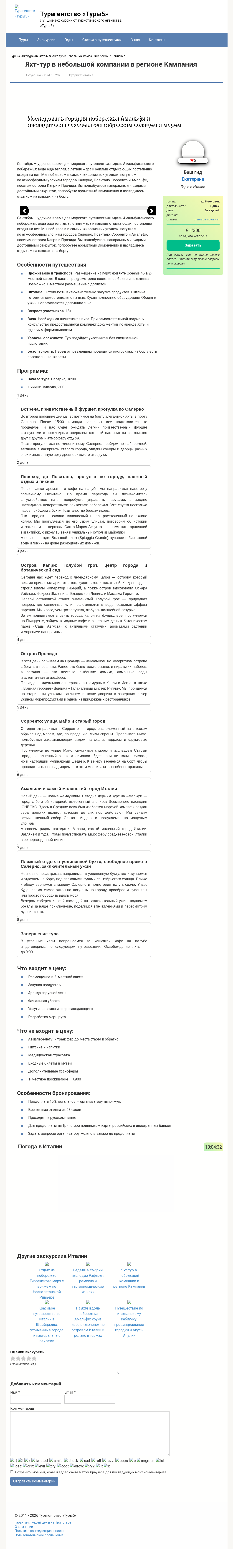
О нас (135, 40)
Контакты (157, 40)
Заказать (193, 245)
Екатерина (193, 179)
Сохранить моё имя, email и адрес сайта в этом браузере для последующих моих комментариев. (91, 1472)
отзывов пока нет (206, 219)
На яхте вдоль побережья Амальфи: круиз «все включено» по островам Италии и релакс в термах (88, 1322)
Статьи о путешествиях (102, 40)
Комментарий (22, 1408)
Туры (23, 40)
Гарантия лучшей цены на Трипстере (43, 1522)
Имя (15, 1392)
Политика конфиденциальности (39, 1531)
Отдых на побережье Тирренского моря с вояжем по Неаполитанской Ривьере (47, 1284)
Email (70, 1392)
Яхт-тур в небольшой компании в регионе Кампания (129, 1278)
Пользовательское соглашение (39, 1535)
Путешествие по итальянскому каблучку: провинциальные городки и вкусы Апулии (129, 1322)
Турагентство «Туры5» (74, 14)
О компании (24, 1527)
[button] (24, 211)
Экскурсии (46, 40)
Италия (88, 75)
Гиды (68, 40)
